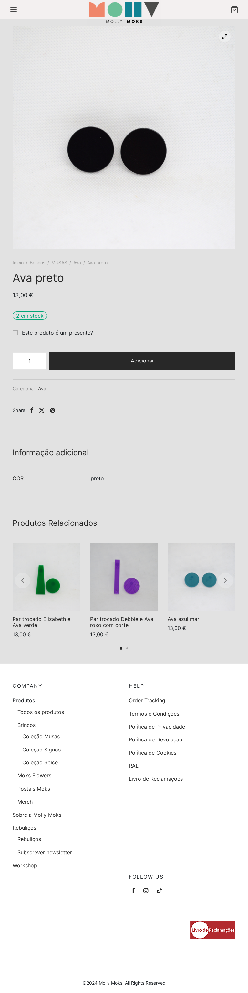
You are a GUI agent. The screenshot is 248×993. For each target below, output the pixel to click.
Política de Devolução (155, 739)
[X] (41, 410)
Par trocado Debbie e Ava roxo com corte (121, 622)
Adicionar (142, 360)
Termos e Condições (154, 713)
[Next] (225, 580)
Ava (77, 262)
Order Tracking (147, 700)
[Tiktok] (159, 891)
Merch (25, 801)
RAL (134, 765)
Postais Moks (33, 788)
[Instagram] (146, 891)
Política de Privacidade (157, 726)
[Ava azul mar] (201, 577)
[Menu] (13, 10)
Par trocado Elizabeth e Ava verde (41, 622)
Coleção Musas (41, 736)
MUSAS (59, 262)
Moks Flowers (34, 775)
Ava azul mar (183, 619)
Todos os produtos (40, 712)
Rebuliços (24, 828)
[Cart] (234, 10)
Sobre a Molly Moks (37, 815)
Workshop (25, 865)
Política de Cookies (152, 753)
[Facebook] (31, 410)
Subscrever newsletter (44, 852)
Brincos (37, 262)
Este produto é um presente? (56, 332)
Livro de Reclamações (156, 778)
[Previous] (22, 580)
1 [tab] (121, 648)
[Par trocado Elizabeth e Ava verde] (46, 577)
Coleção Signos (41, 749)
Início (18, 262)
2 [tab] (127, 648)
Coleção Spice (40, 762)
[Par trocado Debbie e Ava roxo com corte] (124, 577)
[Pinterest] (52, 410)
